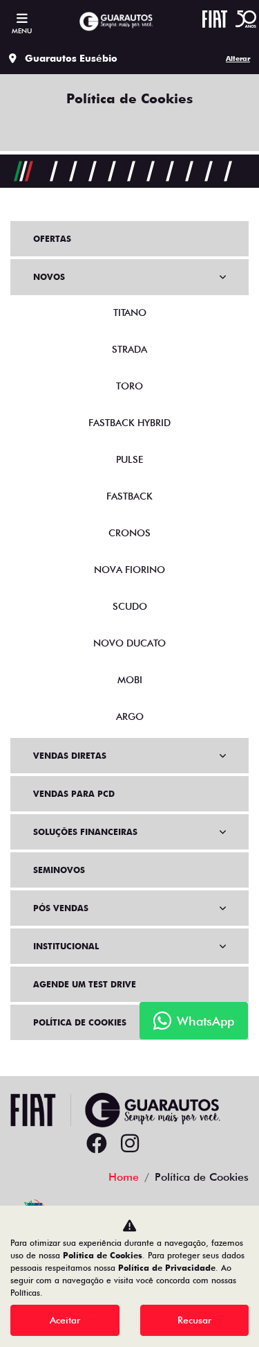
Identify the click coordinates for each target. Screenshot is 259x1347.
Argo (130, 716)
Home (123, 1176)
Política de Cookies (79, 1022)
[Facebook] (96, 1144)
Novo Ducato (129, 643)
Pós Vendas (60, 908)
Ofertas (52, 239)
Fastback (129, 496)
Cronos (129, 532)
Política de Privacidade (166, 1267)
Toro (129, 385)
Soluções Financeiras (85, 832)
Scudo (130, 606)
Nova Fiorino (129, 569)
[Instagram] (129, 1144)
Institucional (66, 946)
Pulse (129, 459)
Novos (49, 277)
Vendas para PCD (74, 794)
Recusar (194, 1320)
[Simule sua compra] (163, 1144)
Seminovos (59, 870)
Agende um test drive (84, 984)
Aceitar (65, 1320)
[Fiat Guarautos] (116, 21)
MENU (22, 30)
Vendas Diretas (69, 755)
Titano (129, 312)
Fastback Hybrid (129, 422)
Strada (129, 349)
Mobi (129, 679)
